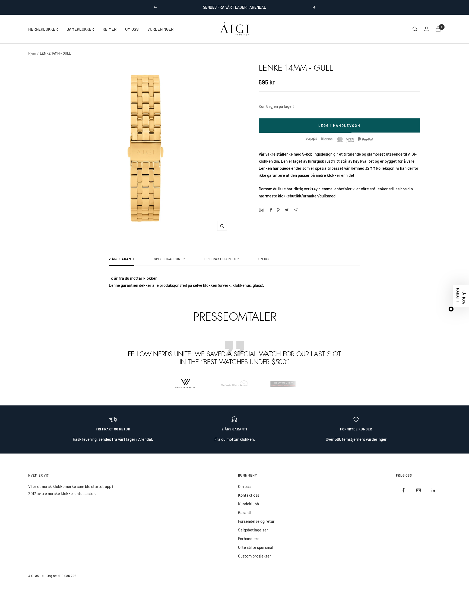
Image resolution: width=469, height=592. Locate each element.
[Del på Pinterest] (278, 210)
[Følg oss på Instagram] (418, 490)
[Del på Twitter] (286, 210)
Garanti (244, 512)
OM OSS (132, 29)
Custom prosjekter (254, 555)
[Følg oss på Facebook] (403, 490)
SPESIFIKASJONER (169, 259)
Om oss (244, 486)
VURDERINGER (160, 29)
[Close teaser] (451, 309)
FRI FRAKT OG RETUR (221, 259)
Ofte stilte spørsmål (255, 547)
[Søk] (415, 29)
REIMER (109, 29)
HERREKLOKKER (43, 29)
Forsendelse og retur (256, 521)
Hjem (32, 53)
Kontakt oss (248, 495)
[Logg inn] (426, 29)
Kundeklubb (248, 503)
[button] (461, 296)
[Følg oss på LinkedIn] (433, 490)
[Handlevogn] (438, 29)
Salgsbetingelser (253, 529)
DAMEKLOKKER (80, 29)
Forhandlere (248, 538)
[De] (295, 210)
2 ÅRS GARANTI (121, 259)
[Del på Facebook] (271, 210)
